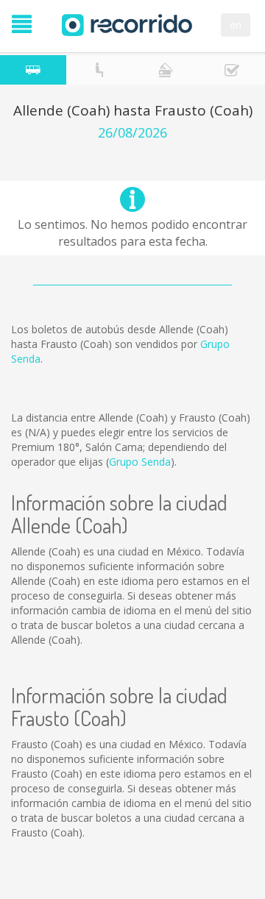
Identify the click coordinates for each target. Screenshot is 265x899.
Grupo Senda (140, 462)
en (235, 25)
